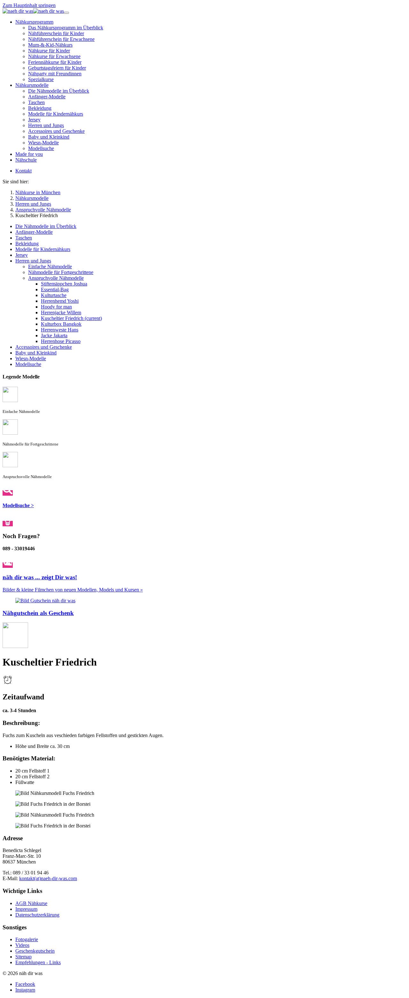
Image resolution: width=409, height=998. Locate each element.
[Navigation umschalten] (66, 13)
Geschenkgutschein (35, 951)
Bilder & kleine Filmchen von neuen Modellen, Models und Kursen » (73, 589)
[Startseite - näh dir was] (33, 11)
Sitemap (23, 956)
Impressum (26, 909)
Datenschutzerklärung (37, 915)
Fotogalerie (26, 939)
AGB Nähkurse (31, 903)
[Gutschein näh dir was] (45, 600)
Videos (22, 945)
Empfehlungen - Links (38, 962)
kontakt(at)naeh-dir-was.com (48, 878)
